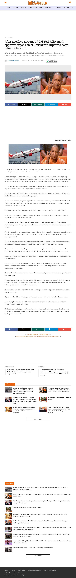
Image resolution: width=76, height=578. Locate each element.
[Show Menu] (5, 3)
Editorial (48, 8)
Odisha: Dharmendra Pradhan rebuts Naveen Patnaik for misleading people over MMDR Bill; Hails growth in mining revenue (42, 529)
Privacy (7, 570)
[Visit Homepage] (37, 3)
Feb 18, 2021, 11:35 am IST (29, 61)
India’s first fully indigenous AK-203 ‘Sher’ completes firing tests (33, 548)
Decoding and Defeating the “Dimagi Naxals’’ (59, 399)
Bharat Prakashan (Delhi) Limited (13, 573)
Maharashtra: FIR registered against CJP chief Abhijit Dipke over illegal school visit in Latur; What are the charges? (42, 542)
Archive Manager (13, 61)
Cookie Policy (21, 570)
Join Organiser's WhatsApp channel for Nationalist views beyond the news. (38, 337)
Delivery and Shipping (50, 570)
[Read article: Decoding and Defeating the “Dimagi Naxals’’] (43, 399)
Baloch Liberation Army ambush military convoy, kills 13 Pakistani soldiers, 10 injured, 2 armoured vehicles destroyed (23, 391)
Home (8, 8)
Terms (13, 570)
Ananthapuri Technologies (19, 575)
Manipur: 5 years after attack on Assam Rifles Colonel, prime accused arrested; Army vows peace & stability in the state (41, 535)
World (23, 8)
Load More (38, 419)
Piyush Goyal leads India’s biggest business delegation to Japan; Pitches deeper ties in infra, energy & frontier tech (25, 400)
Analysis (58, 8)
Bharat (15, 8)
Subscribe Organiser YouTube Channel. (38, 335)
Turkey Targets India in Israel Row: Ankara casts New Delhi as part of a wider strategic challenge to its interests (59, 410)
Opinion (66, 8)
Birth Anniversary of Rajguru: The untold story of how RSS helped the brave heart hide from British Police (59, 390)
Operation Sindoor (35, 8)
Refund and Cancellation (34, 570)
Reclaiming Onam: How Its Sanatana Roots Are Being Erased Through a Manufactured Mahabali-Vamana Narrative (24, 410)
